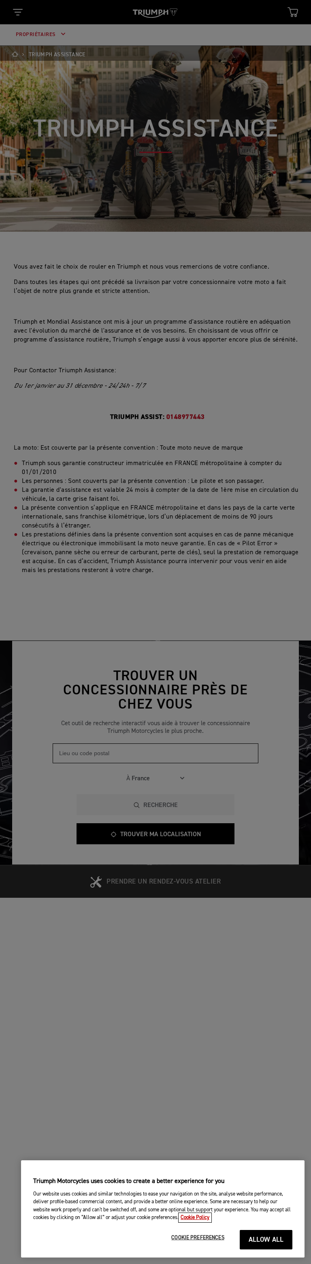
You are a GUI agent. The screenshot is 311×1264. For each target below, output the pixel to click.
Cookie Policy (195, 1217)
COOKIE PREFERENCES (197, 1238)
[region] (163, 1209)
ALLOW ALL (266, 1239)
